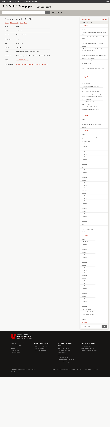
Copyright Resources (40, 350)
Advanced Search (57, 13)
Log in (107, 1)
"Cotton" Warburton (86, 89)
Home (3, 1)
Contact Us (16, 1)
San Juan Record (44, 7)
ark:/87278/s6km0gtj (22, 60)
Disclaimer (88, 369)
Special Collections (40, 348)
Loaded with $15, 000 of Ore (88, 58)
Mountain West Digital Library (88, 348)
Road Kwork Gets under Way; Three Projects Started (94, 55)
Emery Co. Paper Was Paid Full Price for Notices (93, 68)
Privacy (54, 369)
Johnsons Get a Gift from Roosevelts (90, 86)
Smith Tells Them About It (88, 229)
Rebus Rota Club (85, 317)
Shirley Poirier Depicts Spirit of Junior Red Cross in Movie (93, 137)
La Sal (83, 224)
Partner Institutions (86, 346)
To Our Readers (85, 242)
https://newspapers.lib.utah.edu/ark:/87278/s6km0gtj (32, 64)
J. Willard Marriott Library (17, 342)
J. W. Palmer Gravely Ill (87, 141)
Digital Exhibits (61, 352)
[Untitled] (84, 30)
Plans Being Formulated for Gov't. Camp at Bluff (93, 43)
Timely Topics (85, 73)
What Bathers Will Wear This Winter (90, 109)
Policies (96, 369)
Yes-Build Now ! (85, 53)
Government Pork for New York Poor (90, 91)
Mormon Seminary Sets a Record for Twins (92, 96)
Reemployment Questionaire (88, 226)
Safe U (80, 369)
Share (7, 23)
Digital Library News (63, 357)
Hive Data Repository (63, 362)
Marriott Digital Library (64, 348)
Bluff (83, 167)
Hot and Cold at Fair (86, 99)
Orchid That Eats (86, 104)
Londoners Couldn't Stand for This (90, 107)
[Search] (47, 12)
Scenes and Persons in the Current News (91, 112)
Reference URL (14, 23)
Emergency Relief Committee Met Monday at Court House (94, 37)
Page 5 (86, 235)
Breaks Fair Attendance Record (89, 101)
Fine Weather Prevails (87, 63)
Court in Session (85, 66)
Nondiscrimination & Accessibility (67, 369)
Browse (9, 1)
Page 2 (86, 77)
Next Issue (104, 19)
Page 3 (86, 115)
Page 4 (86, 130)
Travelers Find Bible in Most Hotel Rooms (91, 124)
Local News (84, 46)
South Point (84, 190)
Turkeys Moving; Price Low (88, 314)
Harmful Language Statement (29, 1)
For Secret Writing (86, 122)
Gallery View (23, 23)
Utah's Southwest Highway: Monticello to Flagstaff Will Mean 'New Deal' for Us (93, 49)
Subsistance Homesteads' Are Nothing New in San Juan (94, 33)
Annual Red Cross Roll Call (88, 311)
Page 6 (86, 322)
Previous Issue (86, 19)
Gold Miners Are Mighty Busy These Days (91, 94)
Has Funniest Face (86, 83)
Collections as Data (63, 355)
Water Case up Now (86, 309)
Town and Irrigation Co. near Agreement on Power (94, 60)
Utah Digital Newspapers (64, 350)
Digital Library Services (41, 346)
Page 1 (86, 25)
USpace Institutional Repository (66, 359)
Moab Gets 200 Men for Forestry (89, 41)
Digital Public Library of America (89, 350)
